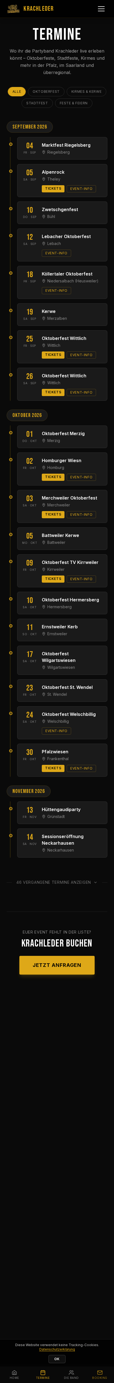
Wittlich (53, 345)
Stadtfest (37, 103)
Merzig (53, 440)
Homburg (55, 467)
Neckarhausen (60, 850)
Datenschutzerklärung (57, 1349)
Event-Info (81, 189)
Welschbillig (58, 721)
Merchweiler (58, 505)
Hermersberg (59, 606)
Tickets (53, 188)
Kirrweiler (55, 569)
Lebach (54, 243)
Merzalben (57, 318)
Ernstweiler (57, 633)
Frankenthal (58, 758)
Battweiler (56, 542)
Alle (16, 91)
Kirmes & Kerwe (86, 91)
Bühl (51, 216)
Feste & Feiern (74, 103)
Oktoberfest (46, 91)
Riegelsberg (58, 152)
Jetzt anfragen (57, 965)
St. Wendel (57, 694)
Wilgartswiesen (61, 667)
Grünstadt (56, 816)
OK (57, 1359)
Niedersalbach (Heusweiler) (73, 281)
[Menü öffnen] (101, 9)
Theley (53, 179)
